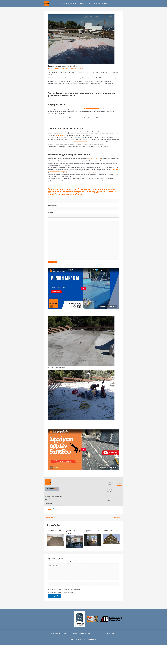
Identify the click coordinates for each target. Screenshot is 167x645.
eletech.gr (48, 503)
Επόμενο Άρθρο (118, 517)
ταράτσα (78, 68)
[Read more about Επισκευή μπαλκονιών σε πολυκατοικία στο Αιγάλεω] (111, 538)
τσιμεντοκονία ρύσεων (57, 172)
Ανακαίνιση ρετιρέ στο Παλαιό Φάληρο (92, 531)
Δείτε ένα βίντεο (59, 135)
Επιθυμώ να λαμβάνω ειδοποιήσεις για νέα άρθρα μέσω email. (64, 592)
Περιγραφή (50, 220)
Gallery (89, 3)
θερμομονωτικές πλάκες (95, 158)
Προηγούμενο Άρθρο (50, 517)
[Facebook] (107, 633)
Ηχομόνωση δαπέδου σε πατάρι (54, 531)
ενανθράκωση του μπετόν (80, 141)
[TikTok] (111, 633)
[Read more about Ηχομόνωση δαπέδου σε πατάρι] (55, 539)
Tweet (49, 508)
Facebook (119, 483)
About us (104, 3)
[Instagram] (109, 633)
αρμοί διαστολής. (91, 172)
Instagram (119, 485)
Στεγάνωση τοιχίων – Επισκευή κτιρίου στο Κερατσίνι (72, 532)
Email (52, 205)
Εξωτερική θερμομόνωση (64, 68)
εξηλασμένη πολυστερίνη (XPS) (92, 108)
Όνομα (52, 197)
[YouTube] (113, 633)
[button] (76, 3)
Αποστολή (52, 262)
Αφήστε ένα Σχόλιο (52, 68)
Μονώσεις (73, 68)
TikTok (118, 488)
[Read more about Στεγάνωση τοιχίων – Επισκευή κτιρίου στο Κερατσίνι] (74, 541)
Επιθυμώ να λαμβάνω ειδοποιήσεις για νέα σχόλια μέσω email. (64, 589)
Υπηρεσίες (82, 3)
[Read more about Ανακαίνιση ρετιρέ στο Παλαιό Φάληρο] (92, 539)
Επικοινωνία (97, 3)
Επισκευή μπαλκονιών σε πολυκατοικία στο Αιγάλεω (110, 531)
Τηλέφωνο (53, 212)
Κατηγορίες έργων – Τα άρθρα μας (68, 3)
